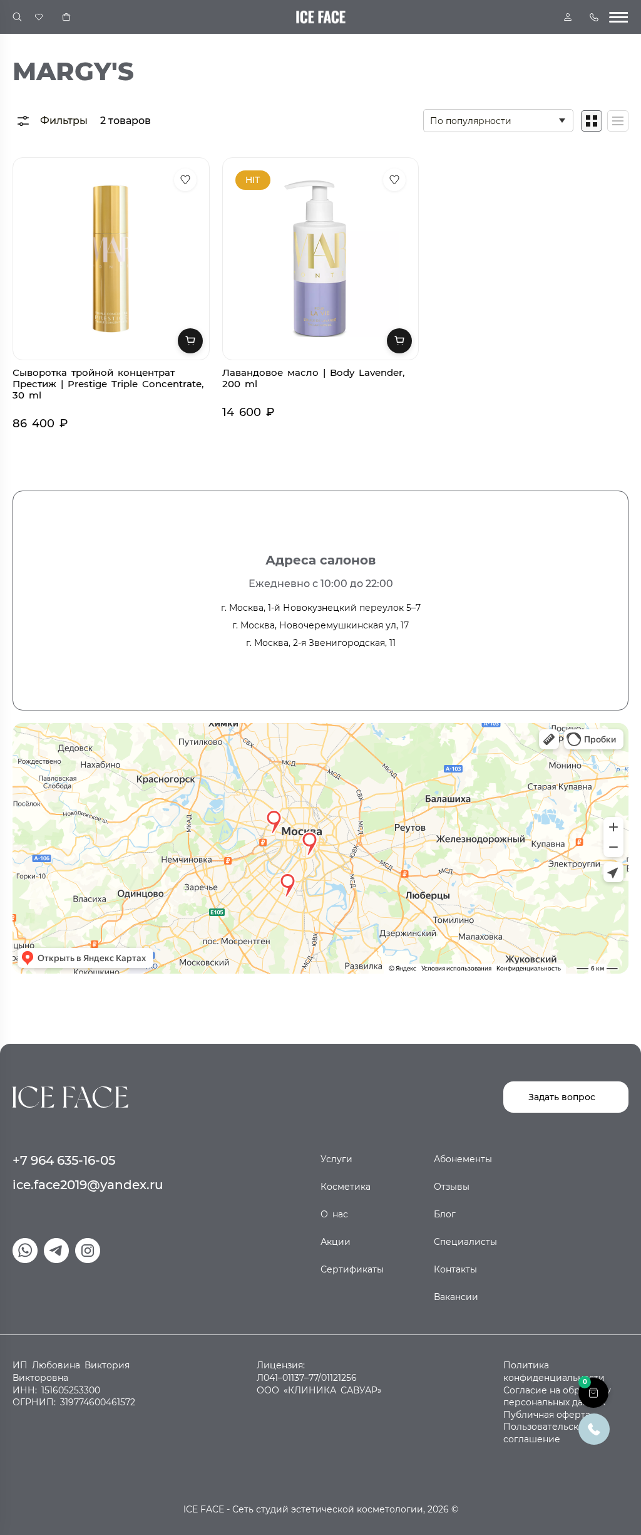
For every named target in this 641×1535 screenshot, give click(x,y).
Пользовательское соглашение (546, 1433)
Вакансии (456, 1297)
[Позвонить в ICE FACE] (594, 1428)
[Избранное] (38, 17)
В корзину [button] (190, 340)
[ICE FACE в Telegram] (56, 1250)
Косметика (345, 1186)
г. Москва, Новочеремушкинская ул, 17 (320, 625)
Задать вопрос (561, 1097)
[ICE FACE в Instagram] (87, 1250)
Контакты (455, 1269)
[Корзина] (66, 17)
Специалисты (465, 1241)
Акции (335, 1241)
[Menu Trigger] (618, 17)
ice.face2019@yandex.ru (88, 1184)
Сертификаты (352, 1269)
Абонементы (463, 1159)
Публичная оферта (546, 1414)
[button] (593, 1393)
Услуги (336, 1159)
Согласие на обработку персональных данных (557, 1396)
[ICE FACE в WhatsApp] (25, 1250)
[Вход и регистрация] (567, 17)
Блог (445, 1214)
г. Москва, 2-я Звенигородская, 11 (321, 642)
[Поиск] (17, 17)
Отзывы (451, 1186)
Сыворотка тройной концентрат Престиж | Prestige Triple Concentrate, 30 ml (108, 384)
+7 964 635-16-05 (64, 1160)
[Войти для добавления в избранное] (185, 180)
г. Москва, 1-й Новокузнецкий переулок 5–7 (321, 607)
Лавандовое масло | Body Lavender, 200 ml (313, 378)
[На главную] (70, 1097)
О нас (334, 1214)
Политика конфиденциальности (554, 1371)
